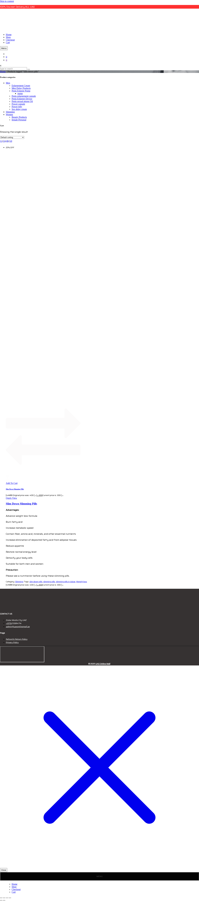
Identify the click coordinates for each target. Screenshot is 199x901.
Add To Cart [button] (11, 483)
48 (7, 141)
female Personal (19, 120)
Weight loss (81, 581)
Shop (8, 37)
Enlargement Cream (21, 85)
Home (9, 34)
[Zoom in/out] (1, 897)
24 (4, 141)
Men (8, 83)
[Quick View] (7, 480)
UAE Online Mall (103, 663)
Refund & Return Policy (16, 639)
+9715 (9, 623)
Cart (8, 42)
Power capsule (18, 104)
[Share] (7, 897)
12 (1, 141)
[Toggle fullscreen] (4, 897)
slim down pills (35, 581)
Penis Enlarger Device (22, 98)
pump (20, 93)
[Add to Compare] (43, 473)
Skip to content (7, 1)
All (10, 141)
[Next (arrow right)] (4, 900)
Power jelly (17, 106)
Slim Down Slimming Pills (15, 489)
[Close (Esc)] (10, 897)
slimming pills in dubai (65, 581)
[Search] (29, 69)
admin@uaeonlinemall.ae (18, 626)
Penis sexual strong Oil (22, 101)
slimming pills (49, 581)
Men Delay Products (21, 88)
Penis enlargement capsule (24, 96)
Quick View (11, 498)
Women (9, 114)
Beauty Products (19, 117)
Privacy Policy (12, 642)
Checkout (10, 40)
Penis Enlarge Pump (21, 91)
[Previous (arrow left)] (1, 900)
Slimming (10, 112)
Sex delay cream (19, 109)
